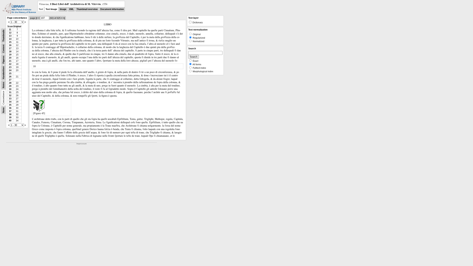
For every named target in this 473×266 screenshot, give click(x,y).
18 (10, 51)
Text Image (51, 9)
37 (10, 111)
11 (10, 29)
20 (10, 58)
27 (10, 80)
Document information (112, 9)
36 (10, 108)
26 (10, 76)
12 (10, 32)
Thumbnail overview (87, 9)
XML (71, 9)
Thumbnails (3, 36)
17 (10, 48)
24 (10, 70)
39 (10, 117)
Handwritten (3, 72)
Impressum (81, 144)
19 (10, 54)
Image (63, 9)
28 (10, 83)
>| (64, 18)
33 (10, 98)
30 (10, 89)
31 (10, 92)
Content (3, 49)
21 (10, 61)
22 (10, 64)
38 (10, 114)
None (3, 110)
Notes (3, 85)
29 (10, 86)
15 (10, 42)
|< (37, 18)
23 (10, 67)
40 (10, 120)
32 (10, 95)
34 (10, 101)
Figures (3, 60)
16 (10, 45)
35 (10, 105)
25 (10, 73)
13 (10, 36)
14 (10, 39)
